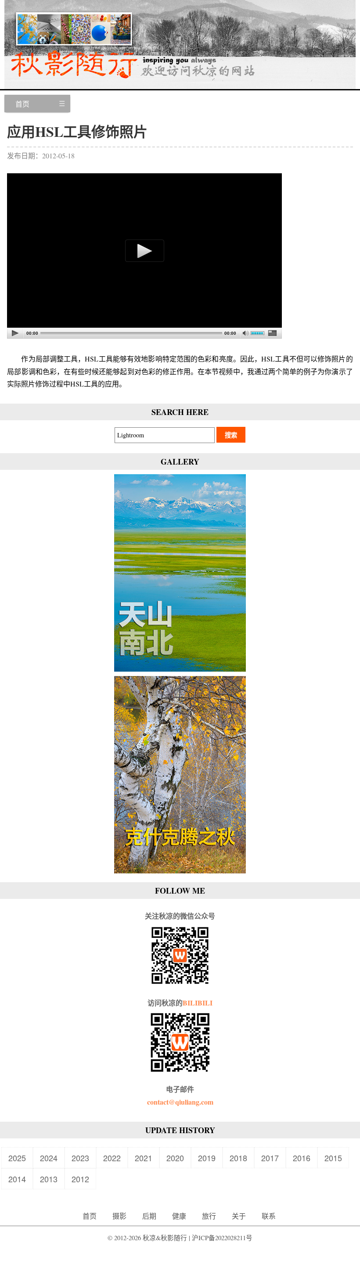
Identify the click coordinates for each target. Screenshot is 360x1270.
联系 (269, 1215)
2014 (17, 1178)
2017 (270, 1157)
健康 (179, 1215)
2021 (143, 1157)
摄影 (119, 1215)
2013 (49, 1178)
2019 (207, 1157)
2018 (238, 1157)
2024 (49, 1157)
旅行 (209, 1215)
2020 (175, 1157)
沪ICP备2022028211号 (222, 1238)
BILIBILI (197, 1003)
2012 (80, 1178)
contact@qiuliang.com (180, 1102)
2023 (80, 1157)
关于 (239, 1215)
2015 (333, 1157)
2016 (301, 1157)
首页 (22, 103)
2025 (17, 1157)
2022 (112, 1157)
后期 (149, 1215)
